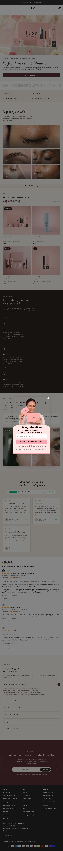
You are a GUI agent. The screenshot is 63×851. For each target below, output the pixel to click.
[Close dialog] (48, 398)
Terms (33, 451)
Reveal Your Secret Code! (31, 441)
